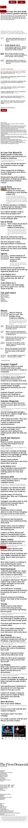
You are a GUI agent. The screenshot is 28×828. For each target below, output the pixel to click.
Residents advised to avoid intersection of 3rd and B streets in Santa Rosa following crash (13, 128)
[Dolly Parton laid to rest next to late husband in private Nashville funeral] (2, 61)
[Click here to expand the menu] (7, 768)
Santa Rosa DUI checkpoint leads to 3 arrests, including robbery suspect (13, 133)
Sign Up (4, 110)
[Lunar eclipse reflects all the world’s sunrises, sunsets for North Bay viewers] (2, 326)
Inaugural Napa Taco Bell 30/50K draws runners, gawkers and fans (14, 135)
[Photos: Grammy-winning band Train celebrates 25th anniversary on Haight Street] (2, 332)
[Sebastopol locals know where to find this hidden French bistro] (4, 225)
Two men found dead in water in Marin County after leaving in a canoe (12, 124)
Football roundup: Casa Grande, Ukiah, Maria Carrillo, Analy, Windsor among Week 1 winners (13, 143)
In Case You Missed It (11, 152)
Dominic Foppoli (9, 364)
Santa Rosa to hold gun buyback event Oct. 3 (11, 139)
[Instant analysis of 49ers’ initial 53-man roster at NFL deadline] (5, 257)
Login (21, 2)
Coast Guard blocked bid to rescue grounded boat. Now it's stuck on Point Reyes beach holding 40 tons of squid (13, 130)
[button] (26, 2)
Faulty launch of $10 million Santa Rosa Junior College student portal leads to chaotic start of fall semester (13, 126)
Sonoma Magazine (10, 401)
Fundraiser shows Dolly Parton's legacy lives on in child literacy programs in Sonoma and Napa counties (13, 141)
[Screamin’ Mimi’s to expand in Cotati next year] (3, 189)
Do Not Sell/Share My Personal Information (10, 813)
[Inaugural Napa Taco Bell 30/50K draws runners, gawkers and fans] (14, 22)
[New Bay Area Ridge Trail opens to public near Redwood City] (3, 356)
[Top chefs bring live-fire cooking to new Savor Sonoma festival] (2, 348)
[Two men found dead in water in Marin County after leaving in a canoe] (3, 39)
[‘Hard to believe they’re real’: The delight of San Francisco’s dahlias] (5, 314)
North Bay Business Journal (10, 438)
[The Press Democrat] (13, 2)
